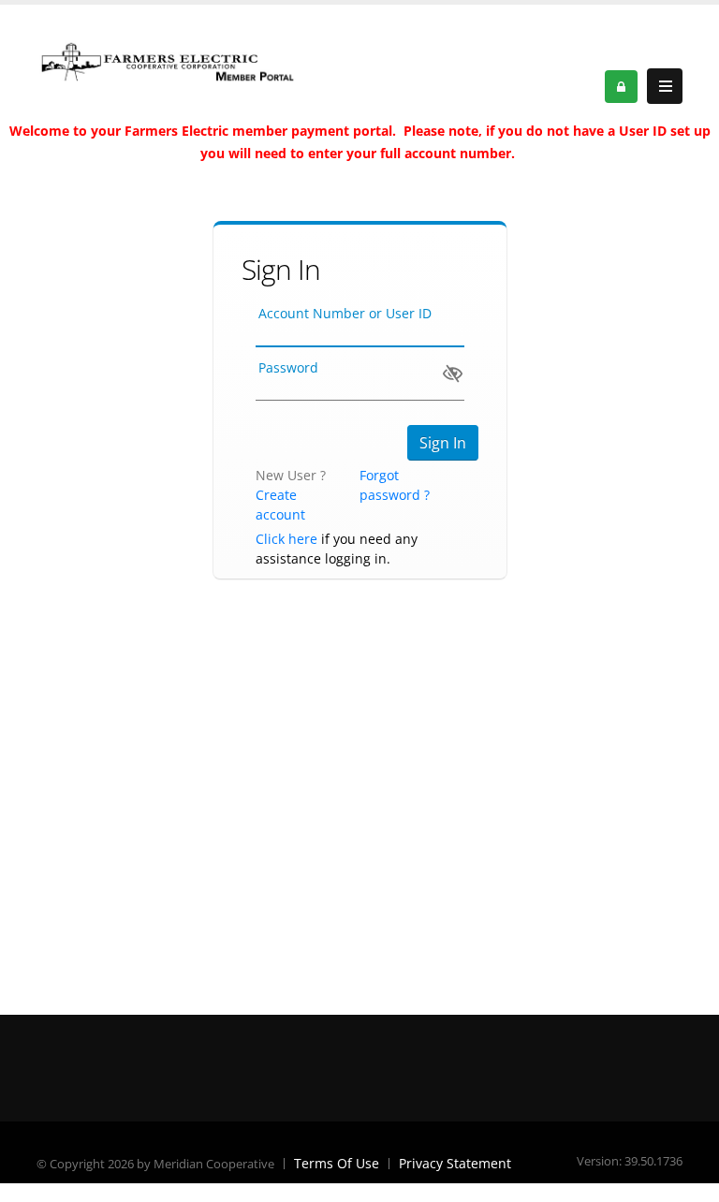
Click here (286, 539)
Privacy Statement (455, 1163)
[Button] (664, 86)
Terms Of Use (336, 1163)
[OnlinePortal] (168, 60)
